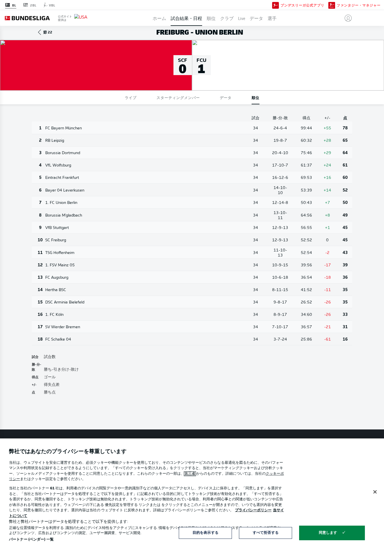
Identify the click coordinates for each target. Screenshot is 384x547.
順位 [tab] (255, 97)
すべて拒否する (266, 533)
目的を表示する (205, 533)
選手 (272, 18)
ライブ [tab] (131, 97)
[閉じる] (375, 492)
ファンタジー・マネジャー (359, 5)
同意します (328, 533)
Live (241, 18)
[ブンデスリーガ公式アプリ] (275, 4)
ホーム (159, 18)
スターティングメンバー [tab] (178, 97)
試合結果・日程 (186, 18)
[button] (346, 18)
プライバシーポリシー (253, 510)
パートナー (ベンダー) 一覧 (31, 539)
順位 (211, 18)
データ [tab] (226, 97)
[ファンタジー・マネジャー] (331, 4)
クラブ (227, 18)
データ (256, 18)
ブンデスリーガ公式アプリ (302, 5)
